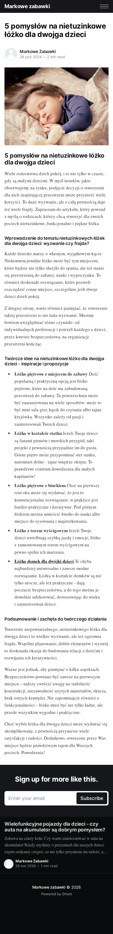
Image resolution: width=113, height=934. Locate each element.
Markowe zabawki (27, 6)
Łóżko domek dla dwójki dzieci (44, 561)
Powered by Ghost (56, 894)
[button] (104, 6)
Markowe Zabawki (38, 51)
